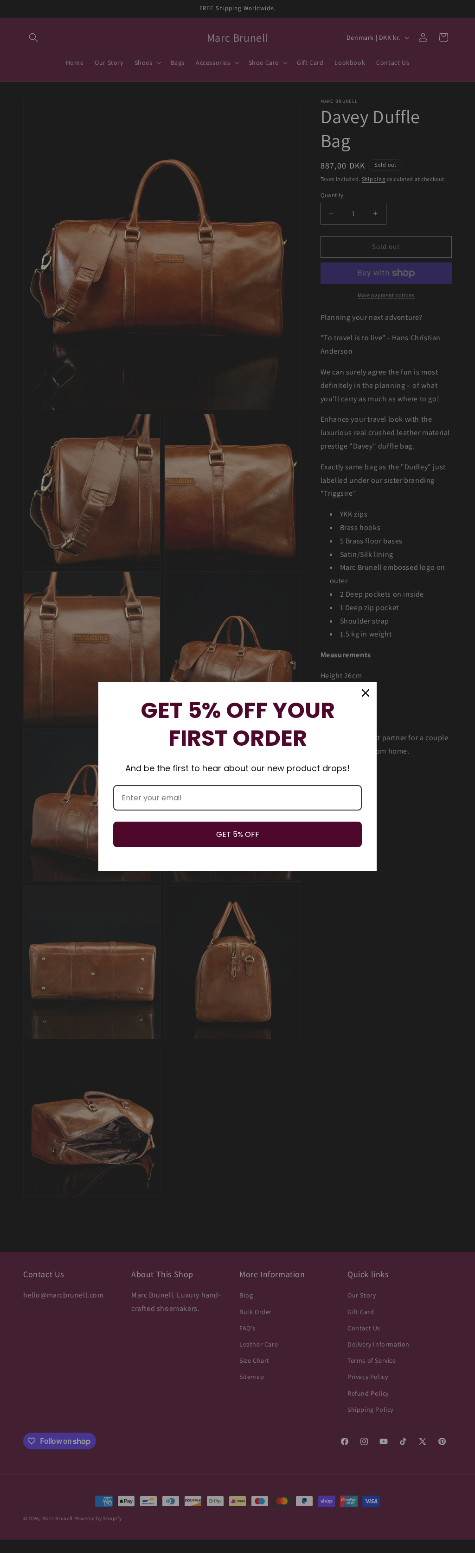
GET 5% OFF (237, 834)
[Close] (365, 693)
